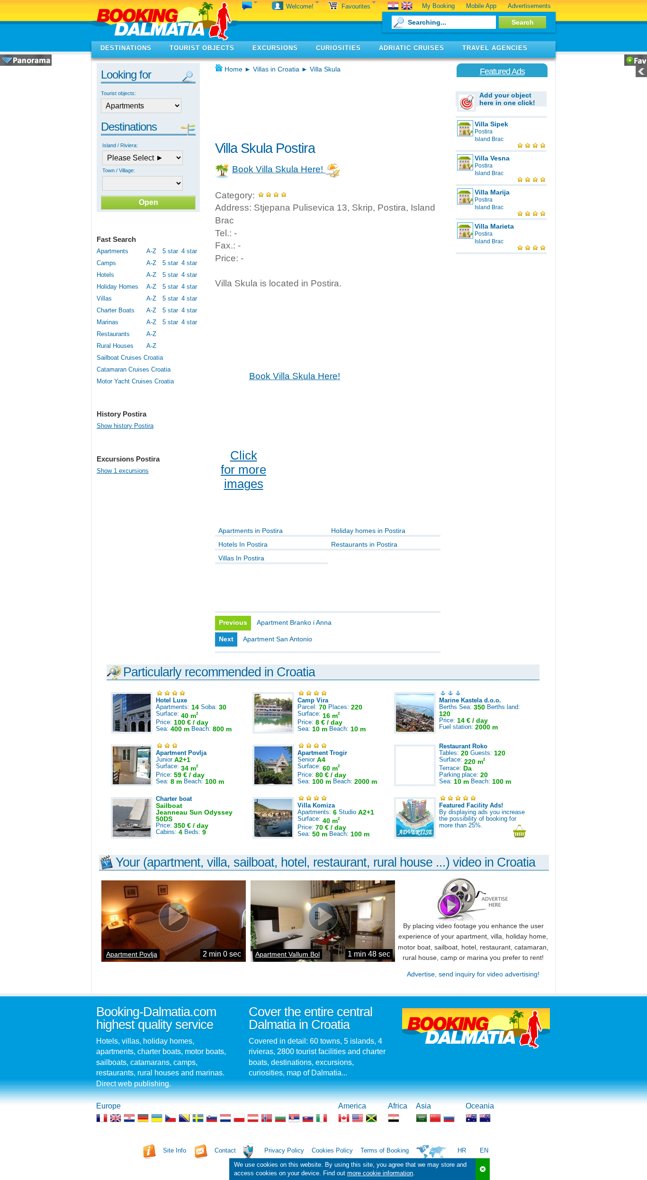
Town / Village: (118, 170)
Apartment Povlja (131, 954)
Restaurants (113, 333)
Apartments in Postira (250, 530)
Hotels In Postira (243, 544)
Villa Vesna (492, 158)
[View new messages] (249, 6)
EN (484, 1150)
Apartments (112, 251)
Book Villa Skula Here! (278, 169)
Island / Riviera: (120, 145)
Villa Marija (492, 192)
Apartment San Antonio (277, 639)
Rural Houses (115, 345)
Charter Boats (116, 310)
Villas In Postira (241, 558)
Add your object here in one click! (507, 98)
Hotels (105, 274)
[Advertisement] (326, 104)
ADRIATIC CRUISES (411, 48)
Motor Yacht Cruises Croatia (135, 381)
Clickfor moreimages (243, 469)
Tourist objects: (118, 93)
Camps (106, 262)
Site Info (174, 1150)
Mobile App (481, 5)
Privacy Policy (284, 1150)
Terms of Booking (384, 1150)
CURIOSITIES (338, 48)
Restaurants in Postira (364, 544)
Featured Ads (502, 71)
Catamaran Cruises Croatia (134, 369)
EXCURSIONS (275, 48)
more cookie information (380, 1173)
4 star (189, 251)
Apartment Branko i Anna (294, 622)
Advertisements (529, 5)
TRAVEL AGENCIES (495, 48)
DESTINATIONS (126, 48)
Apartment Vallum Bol (287, 954)
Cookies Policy (332, 1150)
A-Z (151, 251)
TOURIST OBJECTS (202, 48)
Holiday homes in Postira (368, 530)
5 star (170, 251)
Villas (104, 298)
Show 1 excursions (123, 470)
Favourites (356, 6)
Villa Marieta (494, 226)
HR (462, 1150)
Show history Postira (125, 425)
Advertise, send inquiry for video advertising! (473, 974)
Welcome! (300, 6)
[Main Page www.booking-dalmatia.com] (165, 20)
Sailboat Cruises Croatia (130, 357)
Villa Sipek (491, 124)
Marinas (107, 322)
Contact (225, 1150)
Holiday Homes (117, 286)
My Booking (438, 5)
